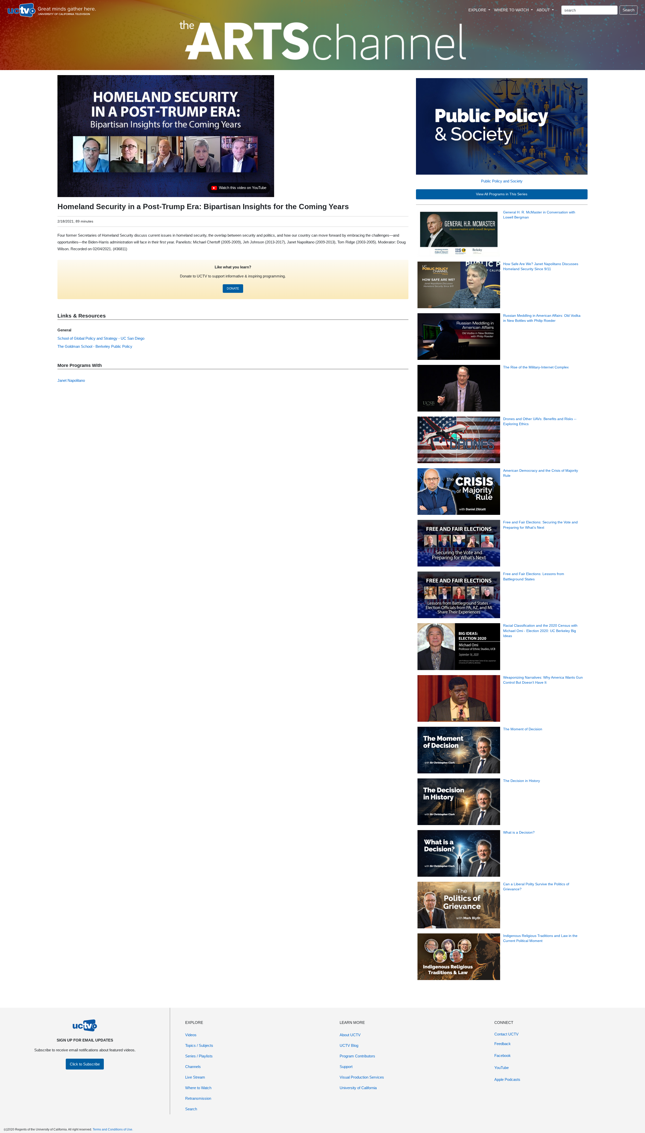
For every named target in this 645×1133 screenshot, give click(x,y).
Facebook (502, 1055)
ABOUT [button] (544, 10)
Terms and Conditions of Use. (113, 1129)
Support (346, 1066)
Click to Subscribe (85, 1064)
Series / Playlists (199, 1056)
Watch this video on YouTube (238, 189)
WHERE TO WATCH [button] (512, 10)
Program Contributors (357, 1056)
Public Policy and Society (502, 181)
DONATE (233, 288)
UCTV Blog (349, 1045)
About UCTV (350, 1035)
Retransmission (198, 1098)
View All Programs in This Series (501, 194)
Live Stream (195, 1077)
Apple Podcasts (507, 1079)
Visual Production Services (362, 1077)
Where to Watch (198, 1088)
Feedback (502, 1044)
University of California (358, 1088)
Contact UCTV (506, 1034)
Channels (193, 1066)
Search (628, 10)
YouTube (501, 1067)
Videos (191, 1035)
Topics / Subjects (199, 1045)
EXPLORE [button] (477, 10)
